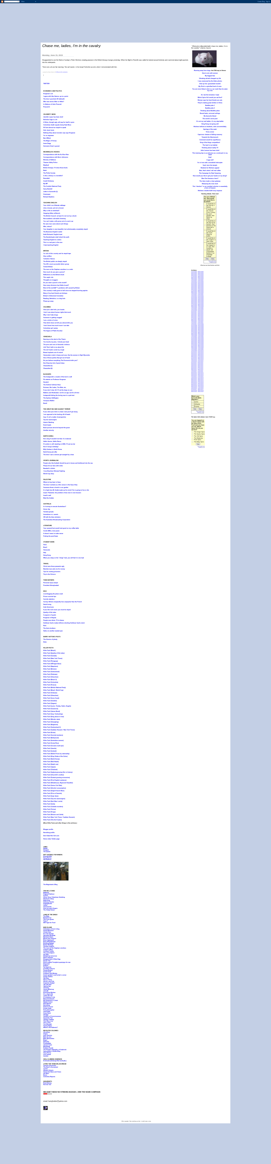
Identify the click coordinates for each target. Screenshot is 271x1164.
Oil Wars (46, 1073)
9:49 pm (58, 72)
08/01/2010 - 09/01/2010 (197, 358)
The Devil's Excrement (50, 1067)
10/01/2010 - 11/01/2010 (197, 360)
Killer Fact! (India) (49, 804)
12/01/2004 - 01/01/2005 (197, 282)
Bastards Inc (47, 918)
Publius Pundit (48, 1048)
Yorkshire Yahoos (49, 259)
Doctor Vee (46, 960)
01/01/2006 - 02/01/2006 (197, 297)
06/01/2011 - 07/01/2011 (197, 368)
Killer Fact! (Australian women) (53, 740)
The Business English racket (52, 232)
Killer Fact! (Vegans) (49, 703)
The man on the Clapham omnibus (54, 948)
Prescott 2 (46, 107)
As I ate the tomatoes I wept (210, 95)
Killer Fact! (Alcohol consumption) (54, 788)
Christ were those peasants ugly (53, 566)
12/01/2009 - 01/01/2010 (197, 350)
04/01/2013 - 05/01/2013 (197, 378)
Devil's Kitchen (48, 957)
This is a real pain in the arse (52, 242)
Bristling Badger (48, 943)
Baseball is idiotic (49, 468)
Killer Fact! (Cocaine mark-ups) (53, 746)
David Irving (47, 604)
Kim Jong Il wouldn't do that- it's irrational (57, 439)
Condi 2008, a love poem (51, 531)
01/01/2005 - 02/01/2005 (197, 283)
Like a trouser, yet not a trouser (53, 208)
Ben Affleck (47, 138)
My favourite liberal (210, 116)
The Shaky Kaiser (49, 910)
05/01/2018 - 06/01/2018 (197, 390)
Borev (45, 1075)
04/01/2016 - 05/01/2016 (197, 385)
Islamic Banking (48, 422)
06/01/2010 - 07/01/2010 (197, 356)
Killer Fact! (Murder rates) (51, 719)
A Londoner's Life (49, 997)
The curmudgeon (49, 953)
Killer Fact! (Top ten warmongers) (54, 798)
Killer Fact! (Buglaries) (50, 724)
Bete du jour (47, 1037)
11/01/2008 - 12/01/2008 (197, 336)
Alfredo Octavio (48, 1070)
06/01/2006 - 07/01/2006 (197, 303)
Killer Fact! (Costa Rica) (51, 743)
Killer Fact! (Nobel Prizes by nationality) (56, 753)
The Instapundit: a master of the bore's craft (57, 377)
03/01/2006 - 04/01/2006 (197, 299)
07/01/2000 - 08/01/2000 (197, 271)
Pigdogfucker (47, 903)
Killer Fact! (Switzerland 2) (52, 727)
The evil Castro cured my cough (53, 350)
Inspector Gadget (49, 983)
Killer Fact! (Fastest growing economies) (56, 777)
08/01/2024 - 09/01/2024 (197, 391)
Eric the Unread (48, 934)
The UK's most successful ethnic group (56, 264)
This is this (47, 1022)
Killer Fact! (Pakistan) (50, 674)
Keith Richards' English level (52, 234)
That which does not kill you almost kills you (58, 323)
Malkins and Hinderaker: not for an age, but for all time (61, 392)
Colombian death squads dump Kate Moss (57, 125)
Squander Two (48, 1018)
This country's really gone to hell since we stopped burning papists (65, 290)
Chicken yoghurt (48, 946)
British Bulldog (48, 945)
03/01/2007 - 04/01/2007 (197, 313)
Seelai (45, 905)
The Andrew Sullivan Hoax (52, 385)
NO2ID (45, 848)
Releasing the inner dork (210, 184)
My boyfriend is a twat (50, 1000)
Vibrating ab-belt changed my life (210, 78)
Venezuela (46, 550)
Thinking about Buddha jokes (210, 110)
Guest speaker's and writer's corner (54, 975)
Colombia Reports (49, 1076)
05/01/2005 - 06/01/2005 (197, 287)
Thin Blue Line (48, 1021)
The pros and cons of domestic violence (56, 344)
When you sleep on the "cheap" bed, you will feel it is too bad (63, 558)
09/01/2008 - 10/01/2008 (197, 334)
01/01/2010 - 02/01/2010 (197, 352)
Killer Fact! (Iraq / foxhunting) (53, 714)
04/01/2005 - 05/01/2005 (197, 286)
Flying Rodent (48, 970)
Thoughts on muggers (50, 280)
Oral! (210, 157)
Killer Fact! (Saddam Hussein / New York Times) (59, 730)
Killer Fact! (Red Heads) (51, 761)
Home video (47, 839)
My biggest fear (210, 76)
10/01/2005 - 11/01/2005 (197, 293)
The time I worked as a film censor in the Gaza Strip (60, 485)
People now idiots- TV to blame (53, 620)
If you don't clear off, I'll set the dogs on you (57, 390)
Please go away (48, 301)
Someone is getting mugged (52, 317)
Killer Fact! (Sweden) (50, 701)
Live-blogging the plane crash (53, 594)
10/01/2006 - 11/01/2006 (197, 307)
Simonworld (47, 907)
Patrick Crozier (48, 1007)
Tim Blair (46, 916)
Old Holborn (47, 859)
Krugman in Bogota (49, 617)
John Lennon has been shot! (210, 150)
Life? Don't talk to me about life (53, 347)
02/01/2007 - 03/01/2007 (197, 312)
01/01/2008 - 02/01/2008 (197, 325)
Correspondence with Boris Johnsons (55, 157)
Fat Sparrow (47, 967)
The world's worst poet (210, 118)
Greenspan (46, 194)
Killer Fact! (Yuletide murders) (53, 806)
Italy (44, 552)
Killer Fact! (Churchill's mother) (53, 775)
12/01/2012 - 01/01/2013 (197, 377)
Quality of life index (49, 612)
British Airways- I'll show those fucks (55, 168)
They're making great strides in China (210, 103)
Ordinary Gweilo (48, 902)
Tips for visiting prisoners (51, 571)
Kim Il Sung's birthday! (50, 446)
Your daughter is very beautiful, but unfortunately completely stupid (65, 229)
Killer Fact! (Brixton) (49, 669)
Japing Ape (47, 986)
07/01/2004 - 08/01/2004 (197, 276)
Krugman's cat (48, 93)
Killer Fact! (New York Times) (52, 658)
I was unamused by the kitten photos (210, 81)
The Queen (46, 851)
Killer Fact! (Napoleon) (50, 666)
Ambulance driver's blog (51, 929)
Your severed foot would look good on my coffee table (61, 528)
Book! (45, 403)
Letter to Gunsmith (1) (50, 191)
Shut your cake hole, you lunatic (54, 309)
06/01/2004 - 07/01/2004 (197, 275)
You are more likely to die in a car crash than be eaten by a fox (210, 89)
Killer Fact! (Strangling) (51, 722)
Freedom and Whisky (50, 973)
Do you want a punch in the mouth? (55, 282)
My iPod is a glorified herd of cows (209, 86)
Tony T (45, 921)
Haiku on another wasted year (53, 631)
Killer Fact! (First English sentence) (54, 780)
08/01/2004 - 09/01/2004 (197, 277)
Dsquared (46, 964)
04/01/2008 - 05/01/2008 (197, 328)
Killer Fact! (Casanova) (50, 708)
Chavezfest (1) (47, 365)
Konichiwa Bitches (49, 992)
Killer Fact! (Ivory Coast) (51, 698)
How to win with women (210, 73)
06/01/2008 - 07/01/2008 (197, 331)
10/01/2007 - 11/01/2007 (197, 321)
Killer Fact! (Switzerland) (51, 671)
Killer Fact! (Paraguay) (50, 661)
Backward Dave (48, 937)
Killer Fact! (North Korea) (51, 759)
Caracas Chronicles (49, 1065)
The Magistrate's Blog (50, 884)
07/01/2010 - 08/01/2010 (197, 357)
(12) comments (63, 72)
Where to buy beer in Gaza (52, 482)
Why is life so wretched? (51, 210)
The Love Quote (48, 919)
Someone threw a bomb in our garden (55, 487)
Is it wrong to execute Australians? (54, 506)
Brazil (45, 547)
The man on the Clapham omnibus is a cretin (58, 269)
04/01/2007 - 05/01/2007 (197, 314)
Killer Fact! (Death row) (50, 764)
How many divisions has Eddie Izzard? (56, 285)
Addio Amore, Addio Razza (52, 441)
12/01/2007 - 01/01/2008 (197, 324)
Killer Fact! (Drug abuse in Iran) (53, 716)
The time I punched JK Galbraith (54, 99)
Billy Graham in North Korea (52, 449)
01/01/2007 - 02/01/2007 (197, 311)
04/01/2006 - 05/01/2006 (197, 300)
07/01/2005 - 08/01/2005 (197, 290)
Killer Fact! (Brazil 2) (50, 679)
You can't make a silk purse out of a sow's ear (58, 221)
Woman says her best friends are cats (210, 100)
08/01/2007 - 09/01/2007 (197, 319)
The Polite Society (49, 173)
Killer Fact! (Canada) (50, 656)
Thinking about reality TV (210, 148)
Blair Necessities (48, 1038)
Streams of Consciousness (52, 1016)
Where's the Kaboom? (50, 1027)
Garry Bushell (47, 189)
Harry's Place (47, 980)
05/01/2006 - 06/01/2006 (197, 301)
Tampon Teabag (48, 1019)
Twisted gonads (48, 512)
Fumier (45, 895)
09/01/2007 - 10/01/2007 (197, 320)
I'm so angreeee (48, 135)
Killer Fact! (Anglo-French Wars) (53, 790)
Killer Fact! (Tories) (49, 809)
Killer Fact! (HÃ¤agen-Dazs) (52, 663)
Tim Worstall (47, 1024)
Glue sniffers (47, 256)
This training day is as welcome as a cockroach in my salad (210, 153)
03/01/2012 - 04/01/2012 (197, 374)
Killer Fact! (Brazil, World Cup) (53, 690)
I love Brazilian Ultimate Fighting (54, 471)
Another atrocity (48, 430)
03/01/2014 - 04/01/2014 (197, 381)
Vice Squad (47, 1054)
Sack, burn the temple (210, 165)
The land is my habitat (210, 145)
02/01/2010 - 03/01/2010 (197, 353)
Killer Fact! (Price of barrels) (52, 793)
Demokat (46, 1041)
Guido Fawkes (48, 976)
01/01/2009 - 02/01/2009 (197, 338)
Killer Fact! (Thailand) (50, 769)
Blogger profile (48, 829)
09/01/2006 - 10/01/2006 (197, 306)
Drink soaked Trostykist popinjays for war (57, 962)
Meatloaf (46, 165)
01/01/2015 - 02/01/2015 (197, 383)
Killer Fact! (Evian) (49, 732)
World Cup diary (48, 473)
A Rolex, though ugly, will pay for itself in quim (58, 122)
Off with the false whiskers (52, 517)
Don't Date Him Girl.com (51, 835)
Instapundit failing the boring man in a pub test (58, 395)
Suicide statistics (49, 599)
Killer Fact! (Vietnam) (50, 693)
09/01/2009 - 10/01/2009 (197, 347)
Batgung (46, 892)
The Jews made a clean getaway (209, 181)
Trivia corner (210, 132)
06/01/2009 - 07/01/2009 (197, 343)
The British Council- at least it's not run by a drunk (59, 216)
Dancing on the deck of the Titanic (54, 339)
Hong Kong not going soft (209, 124)
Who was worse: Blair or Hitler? (53, 101)
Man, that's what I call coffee (210, 170)
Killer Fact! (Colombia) (50, 682)
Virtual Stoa (47, 932)
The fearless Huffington (51, 398)
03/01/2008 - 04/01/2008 (197, 327)
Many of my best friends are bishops (55, 293)
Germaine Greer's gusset (51, 146)
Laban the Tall (48, 995)
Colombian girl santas (50, 328)
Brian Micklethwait (49, 941)
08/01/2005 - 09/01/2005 (197, 291)
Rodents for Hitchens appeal (210, 168)
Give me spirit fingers (50, 908)
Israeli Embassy (48, 181)
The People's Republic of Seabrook (54, 1049)
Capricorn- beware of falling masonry (210, 134)
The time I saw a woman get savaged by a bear (58, 454)
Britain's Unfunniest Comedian (53, 296)
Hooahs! (46, 382)
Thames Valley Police (50, 162)
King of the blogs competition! (210, 142)
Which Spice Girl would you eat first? (210, 97)
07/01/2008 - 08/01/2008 (197, 332)
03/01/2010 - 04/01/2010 (197, 354)
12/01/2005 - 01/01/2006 (197, 296)
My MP (45, 183)
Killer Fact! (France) (49, 685)
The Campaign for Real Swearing (210, 173)
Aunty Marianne (48, 930)
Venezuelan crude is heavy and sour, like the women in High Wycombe (66, 355)
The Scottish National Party (52, 186)
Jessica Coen (47, 1045)
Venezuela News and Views (52, 1072)
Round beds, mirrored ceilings (210, 113)
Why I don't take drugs (50, 315)
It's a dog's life (48, 994)
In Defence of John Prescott (52, 104)
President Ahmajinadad (51, 585)
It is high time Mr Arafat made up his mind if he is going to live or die (66, 490)
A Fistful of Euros (49, 968)
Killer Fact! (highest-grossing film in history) (57, 772)
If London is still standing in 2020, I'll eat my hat (59, 444)
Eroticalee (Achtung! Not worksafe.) (54, 1061)
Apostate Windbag (49, 935)
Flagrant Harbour (48, 894)
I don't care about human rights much (57, 312)
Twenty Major (47, 1026)
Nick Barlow (47, 1003)
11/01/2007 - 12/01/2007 (197, 322)
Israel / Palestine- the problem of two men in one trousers (62, 493)
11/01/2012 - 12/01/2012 (197, 376)
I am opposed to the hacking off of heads (56, 414)
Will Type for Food (49, 922)
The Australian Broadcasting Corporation (56, 519)
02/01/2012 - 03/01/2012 (197, 372)
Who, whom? (47, 226)
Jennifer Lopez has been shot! (53, 117)
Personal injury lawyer (50, 582)
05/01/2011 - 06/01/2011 (197, 367)
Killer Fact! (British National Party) (54, 687)
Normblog (46, 1005)
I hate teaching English (50, 245)
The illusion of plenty (50, 639)
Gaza (45, 544)
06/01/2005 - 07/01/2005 (197, 289)
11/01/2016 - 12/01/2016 (197, 388)
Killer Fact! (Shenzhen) (50, 677)
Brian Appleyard (48, 940)
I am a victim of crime (50, 320)
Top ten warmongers (50, 419)
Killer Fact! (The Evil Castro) (52, 820)
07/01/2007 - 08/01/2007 (197, 318)
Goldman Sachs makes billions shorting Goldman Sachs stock (64, 623)
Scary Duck (47, 1013)
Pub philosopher (48, 1010)
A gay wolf (210, 160)
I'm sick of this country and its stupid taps (57, 253)
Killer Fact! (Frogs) (49, 812)
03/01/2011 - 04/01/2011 (197, 364)
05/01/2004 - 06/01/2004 (197, 273)
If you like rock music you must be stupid (57, 609)
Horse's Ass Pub (48, 981)
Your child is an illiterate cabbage (54, 205)
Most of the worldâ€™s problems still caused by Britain (61, 288)
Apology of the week (210, 129)
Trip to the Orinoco (49, 574)
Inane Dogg (47, 143)
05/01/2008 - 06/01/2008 (197, 329)
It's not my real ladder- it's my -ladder (210, 121)
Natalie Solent (47, 1002)
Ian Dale (46, 954)
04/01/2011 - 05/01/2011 (197, 365)
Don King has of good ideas (53, 363)
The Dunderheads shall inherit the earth (56, 237)
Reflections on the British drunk (53, 274)
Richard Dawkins (48, 197)
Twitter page (55, 839)
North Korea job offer (50, 452)
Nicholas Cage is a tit (50, 119)
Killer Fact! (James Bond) (51, 711)
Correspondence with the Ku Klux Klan (56, 154)
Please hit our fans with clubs (53, 466)
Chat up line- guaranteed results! (210, 83)
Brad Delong (47, 1083)
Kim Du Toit (47, 1084)
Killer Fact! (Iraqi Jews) (50, 796)
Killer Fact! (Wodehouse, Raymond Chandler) (58, 783)
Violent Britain (48, 266)
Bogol (45, 1040)
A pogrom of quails (49, 615)
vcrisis (45, 1068)
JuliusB (45, 991)
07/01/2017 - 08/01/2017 (197, 389)
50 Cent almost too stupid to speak (54, 127)
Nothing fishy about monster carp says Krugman (59, 133)
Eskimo (45, 965)
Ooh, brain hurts (48, 130)
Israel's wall (47, 495)
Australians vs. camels (50, 514)
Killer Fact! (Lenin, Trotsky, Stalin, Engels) (57, 706)
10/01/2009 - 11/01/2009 (197, 348)
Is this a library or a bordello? (53, 175)
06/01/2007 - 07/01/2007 (197, 317)
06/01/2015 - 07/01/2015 (197, 384)
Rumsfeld (46, 178)
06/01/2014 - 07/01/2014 (197, 382)
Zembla (45, 1056)
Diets (45, 642)
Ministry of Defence (49, 160)
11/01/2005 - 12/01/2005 (197, 294)
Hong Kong (47, 555)
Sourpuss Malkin (48, 400)
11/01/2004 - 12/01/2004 (197, 280)
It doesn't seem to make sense (53, 533)
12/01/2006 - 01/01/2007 (197, 310)
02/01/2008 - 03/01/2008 (197, 326)
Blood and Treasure (49, 938)
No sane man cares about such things (55, 224)
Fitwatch (46, 850)
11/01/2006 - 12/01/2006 (197, 308)
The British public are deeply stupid (55, 261)
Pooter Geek (47, 1008)
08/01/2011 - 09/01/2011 (197, 369)
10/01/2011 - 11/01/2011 (197, 370)
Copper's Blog (48, 949)
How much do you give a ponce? (54, 272)
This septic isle (48, 277)
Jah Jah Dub (47, 984)
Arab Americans (48, 607)
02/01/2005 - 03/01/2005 (197, 284)
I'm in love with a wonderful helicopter (210, 162)
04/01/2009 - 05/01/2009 (197, 341)
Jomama (46, 987)
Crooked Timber (48, 951)
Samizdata (46, 1011)
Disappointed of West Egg (51, 959)
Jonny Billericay (48, 989)
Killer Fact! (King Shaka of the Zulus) (55, 756)
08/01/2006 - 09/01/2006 (197, 305)
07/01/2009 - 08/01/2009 (197, 345)
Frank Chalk (47, 972)
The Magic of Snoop (50, 141)
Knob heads (47, 425)
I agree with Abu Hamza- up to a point (55, 96)
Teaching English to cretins (52, 240)
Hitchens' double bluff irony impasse (210, 190)
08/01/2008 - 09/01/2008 (197, 333)
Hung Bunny (47, 858)
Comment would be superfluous (210, 140)
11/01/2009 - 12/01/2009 (197, 349)
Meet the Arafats (48, 498)
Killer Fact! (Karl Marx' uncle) (52, 801)
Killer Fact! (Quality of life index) (53, 653)
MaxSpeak (46, 1046)
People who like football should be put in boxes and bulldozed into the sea (68, 463)
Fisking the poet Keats (50, 536)
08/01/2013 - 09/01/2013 (197, 379)
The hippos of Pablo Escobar (52, 331)
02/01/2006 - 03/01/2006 (197, 298)
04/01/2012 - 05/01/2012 (197, 375)
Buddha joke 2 (210, 108)
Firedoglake (47, 1043)
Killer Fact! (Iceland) (49, 751)
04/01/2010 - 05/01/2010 (197, 355)
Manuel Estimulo (48, 999)
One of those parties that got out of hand (56, 358)
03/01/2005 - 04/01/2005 (197, 285)
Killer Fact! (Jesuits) (49, 748)
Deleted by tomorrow (50, 956)
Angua (45, 1034)
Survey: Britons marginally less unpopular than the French (62, 602)
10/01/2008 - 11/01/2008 (197, 335)
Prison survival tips (49, 596)
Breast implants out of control (53, 352)
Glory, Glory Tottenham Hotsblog (54, 897)
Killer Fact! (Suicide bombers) (53, 735)
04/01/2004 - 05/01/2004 (197, 272)
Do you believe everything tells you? (60, 360)
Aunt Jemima (47, 1035)
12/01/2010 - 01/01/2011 (197, 361)
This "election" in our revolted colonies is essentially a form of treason (210, 187)
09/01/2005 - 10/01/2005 (197, 292)
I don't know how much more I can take (56, 325)
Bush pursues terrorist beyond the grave (56, 427)
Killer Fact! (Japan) (49, 767)
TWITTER (46, 83)
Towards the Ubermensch (210, 137)
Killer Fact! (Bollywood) (51, 738)
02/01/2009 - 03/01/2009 (197, 339)
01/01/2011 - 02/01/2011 (197, 362)
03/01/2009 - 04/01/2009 (197, 340)
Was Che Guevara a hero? (209, 178)
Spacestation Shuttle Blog (51, 1051)
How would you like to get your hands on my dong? (210, 176)
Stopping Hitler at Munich (51, 213)
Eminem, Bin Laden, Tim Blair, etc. (54, 387)
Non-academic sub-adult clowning (54, 218)
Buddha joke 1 (210, 105)
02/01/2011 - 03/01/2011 (197, 363)
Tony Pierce (47, 1053)
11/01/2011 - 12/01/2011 (197, 371)
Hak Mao (46, 978)
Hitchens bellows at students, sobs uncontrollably (210, 126)
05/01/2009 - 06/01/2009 (197, 342)
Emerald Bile (47, 856)
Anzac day (46, 509)
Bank (45, 170)
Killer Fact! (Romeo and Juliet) (53, 814)
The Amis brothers (49, 628)
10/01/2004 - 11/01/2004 (197, 279)
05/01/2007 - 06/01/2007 (197, 315)
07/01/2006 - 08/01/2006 (197, 304)
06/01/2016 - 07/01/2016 (197, 386)
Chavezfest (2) (47, 368)
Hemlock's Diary (48, 899)
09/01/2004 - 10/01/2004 (197, 278)
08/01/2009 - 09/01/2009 (197, 346)
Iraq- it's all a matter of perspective (54, 417)
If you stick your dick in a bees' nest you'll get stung (60, 412)
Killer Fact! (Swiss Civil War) (52, 785)
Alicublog (46, 1032)
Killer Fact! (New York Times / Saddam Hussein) (59, 817)
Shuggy (45, 1014)
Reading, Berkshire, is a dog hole (54, 298)
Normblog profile (49, 832)
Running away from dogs (202, 70)
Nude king (46, 900)
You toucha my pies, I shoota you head (56, 342)
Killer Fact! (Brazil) (49, 650)
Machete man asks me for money (54, 569)
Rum (44, 625)
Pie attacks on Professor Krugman (54, 379)
